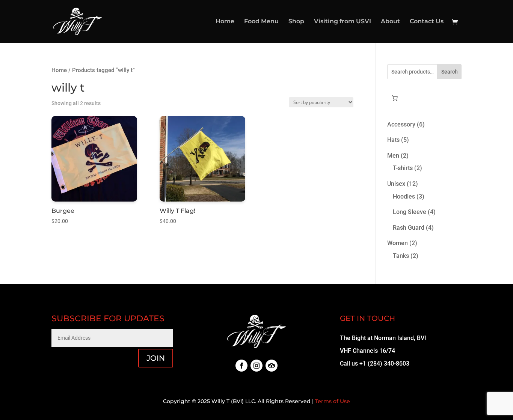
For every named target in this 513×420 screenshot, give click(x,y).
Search (449, 72)
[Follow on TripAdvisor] (272, 366)
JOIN (155, 358)
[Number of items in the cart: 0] (394, 97)
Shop (296, 22)
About (390, 22)
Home (225, 22)
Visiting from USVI (342, 22)
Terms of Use (332, 401)
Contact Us (427, 22)
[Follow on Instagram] (256, 366)
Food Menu (261, 22)
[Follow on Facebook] (241, 366)
